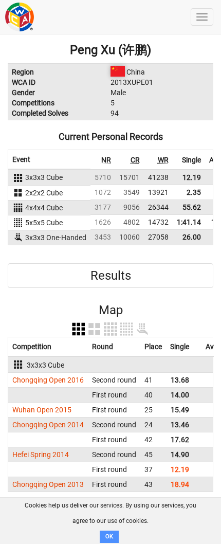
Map (111, 310)
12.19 (191, 177)
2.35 (194, 192)
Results (110, 275)
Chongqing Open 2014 (48, 425)
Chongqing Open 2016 (48, 380)
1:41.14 (189, 222)
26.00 (191, 237)
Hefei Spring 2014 (40, 454)
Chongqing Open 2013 (48, 484)
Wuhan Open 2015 (41, 410)
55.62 (191, 207)
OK (109, 536)
